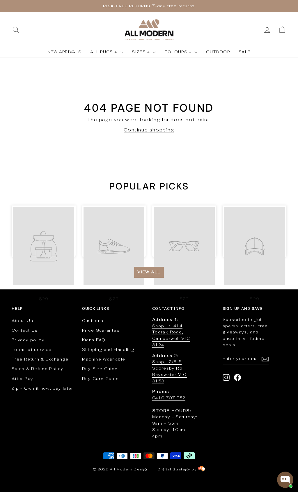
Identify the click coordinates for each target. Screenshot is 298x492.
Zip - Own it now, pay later (42, 388)
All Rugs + (104, 52)
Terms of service (32, 349)
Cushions (93, 320)
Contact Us (25, 330)
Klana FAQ (94, 339)
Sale (245, 52)
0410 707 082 (168, 397)
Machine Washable (103, 359)
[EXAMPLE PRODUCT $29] (44, 231)
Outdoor (218, 52)
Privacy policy (28, 339)
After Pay (22, 378)
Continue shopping (149, 130)
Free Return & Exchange (40, 359)
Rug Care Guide (100, 378)
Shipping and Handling (108, 349)
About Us (22, 320)
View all (148, 272)
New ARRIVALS (64, 52)
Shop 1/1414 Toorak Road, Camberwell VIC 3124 (171, 335)
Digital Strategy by (177, 469)
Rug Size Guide (100, 368)
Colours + (178, 52)
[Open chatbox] (285, 480)
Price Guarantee (101, 330)
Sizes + (141, 52)
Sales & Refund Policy (38, 368)
